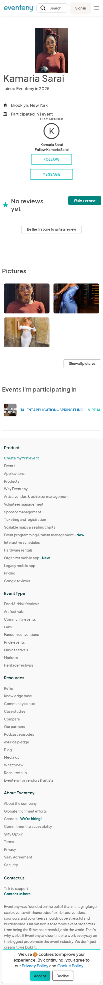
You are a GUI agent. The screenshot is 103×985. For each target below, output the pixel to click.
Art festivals (14, 611)
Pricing (9, 573)
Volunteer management (24, 504)
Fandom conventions (21, 634)
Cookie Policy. (70, 965)
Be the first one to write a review (51, 229)
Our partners (14, 726)
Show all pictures (82, 364)
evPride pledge (16, 742)
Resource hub (15, 772)
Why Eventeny (16, 488)
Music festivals (16, 650)
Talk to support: (17, 891)
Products (11, 481)
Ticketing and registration (25, 519)
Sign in (80, 8)
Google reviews (17, 580)
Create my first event (21, 458)
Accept (40, 976)
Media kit (11, 757)
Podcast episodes (19, 734)
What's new (14, 765)
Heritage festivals (18, 665)
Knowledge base (18, 696)
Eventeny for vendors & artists (29, 780)
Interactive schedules (22, 542)
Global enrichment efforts (25, 811)
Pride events (14, 642)
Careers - (23, 818)
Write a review (85, 200)
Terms (9, 841)
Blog (8, 749)
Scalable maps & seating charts (29, 527)
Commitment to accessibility (28, 826)
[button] (52, 8)
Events (9, 465)
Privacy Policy (35, 965)
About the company (20, 803)
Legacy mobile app (19, 565)
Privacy (10, 849)
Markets (11, 657)
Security (11, 864)
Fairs (8, 627)
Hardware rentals (18, 550)
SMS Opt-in (13, 834)
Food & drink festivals (21, 603)
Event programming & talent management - (44, 535)
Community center (20, 703)
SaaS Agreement (18, 857)
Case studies (15, 711)
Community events (20, 619)
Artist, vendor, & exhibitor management (36, 496)
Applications (14, 473)
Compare (12, 719)
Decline (62, 976)
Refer (9, 688)
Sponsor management (22, 512)
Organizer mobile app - (27, 558)
